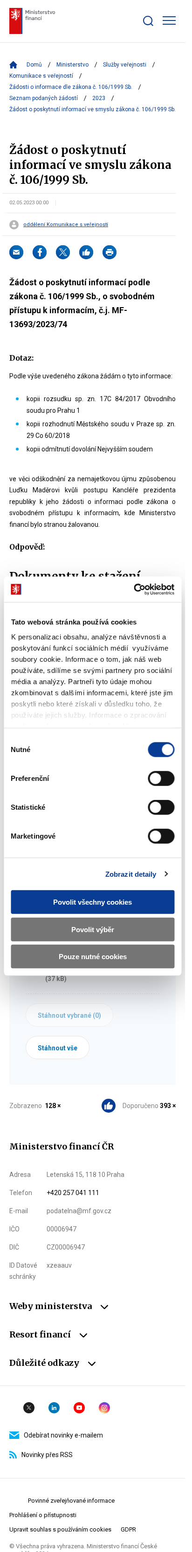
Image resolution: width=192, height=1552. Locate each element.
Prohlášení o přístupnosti (42, 1515)
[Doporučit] (86, 252)
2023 (98, 98)
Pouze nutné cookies (93, 957)
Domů (34, 64)
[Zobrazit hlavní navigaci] (169, 20)
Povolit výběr (92, 929)
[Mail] (16, 252)
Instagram (104, 1407)
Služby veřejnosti (124, 64)
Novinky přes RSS (47, 1454)
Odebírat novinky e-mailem (63, 1435)
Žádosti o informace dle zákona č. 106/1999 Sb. (70, 87)
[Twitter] (63, 252)
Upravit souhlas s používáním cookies (60, 1529)
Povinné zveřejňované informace (71, 1500)
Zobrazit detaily (131, 874)
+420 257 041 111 (73, 1192)
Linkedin (54, 1407)
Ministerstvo (72, 64)
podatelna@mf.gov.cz (79, 1211)
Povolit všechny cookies (92, 902)
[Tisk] (110, 252)
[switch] (161, 778)
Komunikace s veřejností (41, 76)
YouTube (79, 1407)
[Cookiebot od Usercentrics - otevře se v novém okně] (133, 589)
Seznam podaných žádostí (43, 98)
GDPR (128, 1529)
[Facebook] (40, 252)
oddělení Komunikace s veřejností (65, 225)
